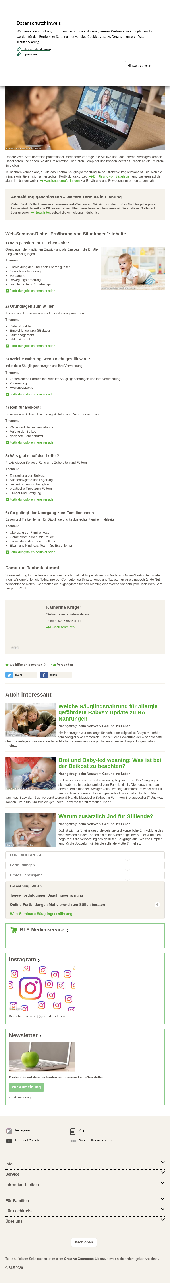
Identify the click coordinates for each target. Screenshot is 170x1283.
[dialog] (85, 641)
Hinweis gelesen (139, 65)
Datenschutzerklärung (36, 49)
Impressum (29, 54)
